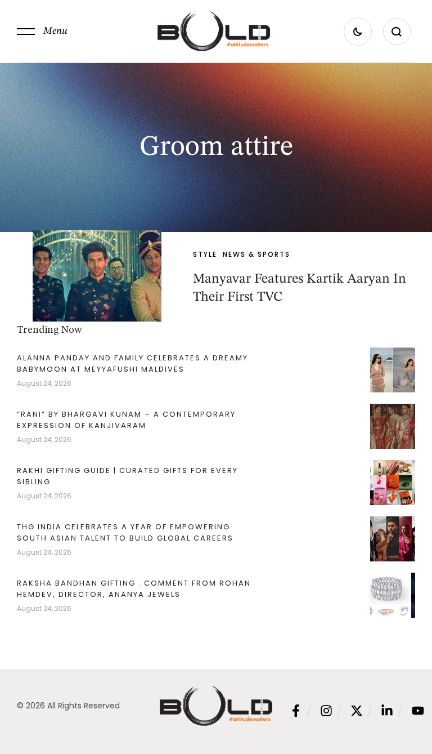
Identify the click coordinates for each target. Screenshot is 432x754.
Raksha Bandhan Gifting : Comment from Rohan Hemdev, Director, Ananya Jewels (134, 589)
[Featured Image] (97, 276)
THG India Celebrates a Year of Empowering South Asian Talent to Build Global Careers (125, 532)
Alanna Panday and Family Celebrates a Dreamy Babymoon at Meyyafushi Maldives (132, 363)
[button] (42, 32)
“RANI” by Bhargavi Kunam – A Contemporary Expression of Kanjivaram (126, 420)
